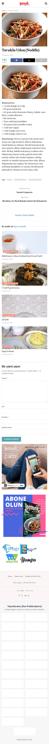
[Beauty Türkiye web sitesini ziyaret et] (12, 617)
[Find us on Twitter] (22, 595)
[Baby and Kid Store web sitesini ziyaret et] (36, 693)
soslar (9, 180)
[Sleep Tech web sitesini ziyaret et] (12, 674)
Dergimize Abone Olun (33, 576)
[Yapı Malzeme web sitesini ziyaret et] (12, 712)
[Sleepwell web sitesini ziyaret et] (36, 664)
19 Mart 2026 (6, 291)
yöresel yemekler (35, 180)
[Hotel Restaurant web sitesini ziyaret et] (36, 636)
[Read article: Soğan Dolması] (24, 337)
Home (4, 11)
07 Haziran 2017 (7, 354)
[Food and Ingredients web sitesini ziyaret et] (12, 645)
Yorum (5, 378)
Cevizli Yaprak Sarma (10, 288)
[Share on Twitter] (29, 60)
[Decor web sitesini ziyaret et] (36, 674)
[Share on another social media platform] (41, 60)
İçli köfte (5, 319)
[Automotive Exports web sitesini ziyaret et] (36, 712)
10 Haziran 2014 (7, 55)
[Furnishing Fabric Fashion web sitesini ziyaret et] (36, 683)
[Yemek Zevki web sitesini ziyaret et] (12, 636)
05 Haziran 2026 (7, 259)
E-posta (5, 417)
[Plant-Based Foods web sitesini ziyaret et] (36, 645)
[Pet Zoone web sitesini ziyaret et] (24, 731)
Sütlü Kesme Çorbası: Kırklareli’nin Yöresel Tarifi (22, 256)
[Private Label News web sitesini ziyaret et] (36, 617)
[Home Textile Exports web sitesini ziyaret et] (12, 683)
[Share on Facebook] (17, 60)
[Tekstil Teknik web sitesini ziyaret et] (36, 655)
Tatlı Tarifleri (9, 315)
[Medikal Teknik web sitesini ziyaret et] (36, 626)
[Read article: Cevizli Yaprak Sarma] (24, 274)
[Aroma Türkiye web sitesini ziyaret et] (12, 655)
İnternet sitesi (7, 427)
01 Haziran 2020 (7, 323)
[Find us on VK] (25, 595)
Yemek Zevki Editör (24, 215)
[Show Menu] (3, 3)
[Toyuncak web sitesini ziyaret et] (12, 693)
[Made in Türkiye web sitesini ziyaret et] (12, 722)
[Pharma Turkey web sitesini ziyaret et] (12, 626)
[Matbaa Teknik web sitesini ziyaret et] (36, 703)
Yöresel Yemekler (13, 11)
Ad (3, 406)
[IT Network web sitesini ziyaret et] (12, 703)
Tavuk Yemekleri (20, 180)
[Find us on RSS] (28, 595)
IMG (22, 591)
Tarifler (7, 347)
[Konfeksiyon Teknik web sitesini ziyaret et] (12, 664)
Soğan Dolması (8, 351)
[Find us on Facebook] (19, 595)
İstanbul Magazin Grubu (24, 739)
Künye (10, 576)
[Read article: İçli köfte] (24, 306)
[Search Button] (46, 3)
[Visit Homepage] (24, 3)
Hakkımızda (19, 576)
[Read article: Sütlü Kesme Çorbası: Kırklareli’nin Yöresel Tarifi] (24, 242)
